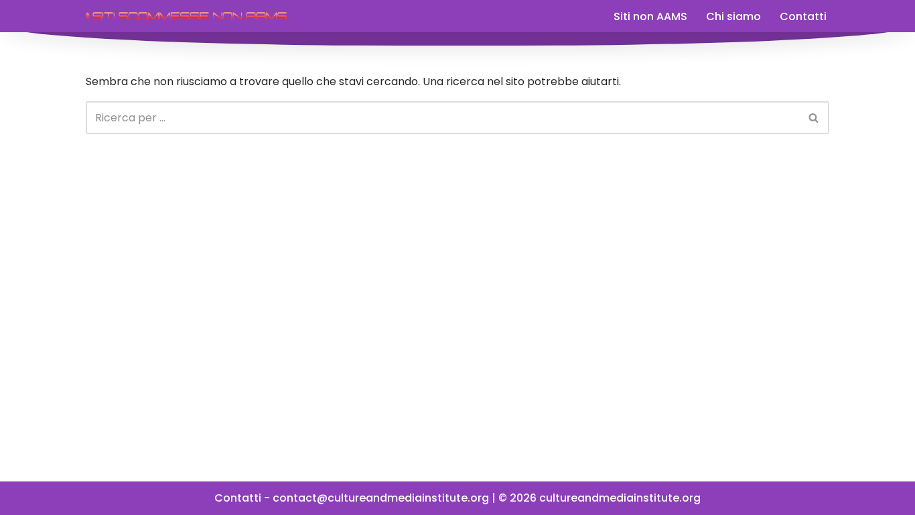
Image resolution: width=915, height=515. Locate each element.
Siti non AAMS (650, 16)
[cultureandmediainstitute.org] (186, 16)
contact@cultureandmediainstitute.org (381, 498)
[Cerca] (814, 117)
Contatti (803, 16)
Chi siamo (733, 16)
